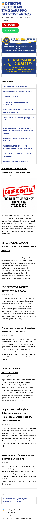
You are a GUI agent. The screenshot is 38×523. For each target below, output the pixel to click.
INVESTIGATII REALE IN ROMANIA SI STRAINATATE (15, 103)
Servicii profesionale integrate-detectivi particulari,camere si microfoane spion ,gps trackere (18, 130)
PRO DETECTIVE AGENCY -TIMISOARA (15, 161)
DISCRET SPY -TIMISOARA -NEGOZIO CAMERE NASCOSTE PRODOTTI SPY (18, 111)
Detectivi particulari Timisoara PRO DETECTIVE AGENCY (16, 8)
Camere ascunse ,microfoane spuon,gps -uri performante (18, 119)
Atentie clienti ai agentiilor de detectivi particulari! (17, 139)
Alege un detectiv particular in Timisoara (17, 91)
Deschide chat (26, 518)
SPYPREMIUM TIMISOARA (11, 97)
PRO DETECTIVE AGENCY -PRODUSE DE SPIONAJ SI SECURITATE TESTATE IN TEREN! (17, 147)
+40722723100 (8, 518)
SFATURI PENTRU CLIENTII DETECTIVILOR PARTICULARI (17, 155)
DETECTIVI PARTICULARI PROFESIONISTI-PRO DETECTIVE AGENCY (18, 246)
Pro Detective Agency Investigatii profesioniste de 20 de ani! (15, 500)
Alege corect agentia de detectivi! (15, 86)
